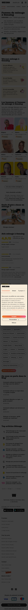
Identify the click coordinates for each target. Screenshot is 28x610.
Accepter (14, 316)
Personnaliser (13, 319)
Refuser (14, 322)
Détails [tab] (14, 290)
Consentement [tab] (6, 290)
